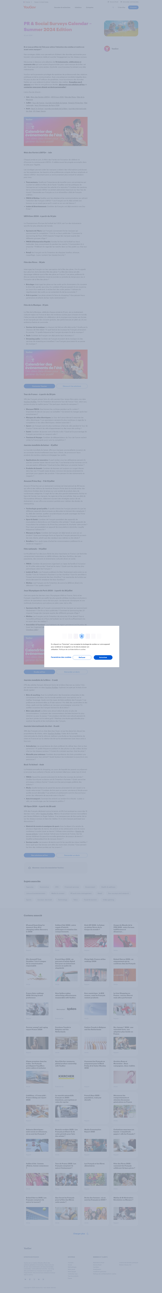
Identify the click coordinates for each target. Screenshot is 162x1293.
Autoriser (103, 657)
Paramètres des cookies (61, 657)
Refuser (82, 657)
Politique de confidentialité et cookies (72, 649)
